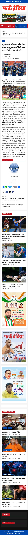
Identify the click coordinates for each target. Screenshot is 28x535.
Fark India (5, 240)
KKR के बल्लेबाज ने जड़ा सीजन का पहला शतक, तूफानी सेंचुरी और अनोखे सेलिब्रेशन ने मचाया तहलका (13, 236)
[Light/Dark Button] (9, 26)
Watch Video (23, 26)
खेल (3, 40)
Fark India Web (7, 54)
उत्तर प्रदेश (5, 450)
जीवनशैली (5, 498)
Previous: (13, 198)
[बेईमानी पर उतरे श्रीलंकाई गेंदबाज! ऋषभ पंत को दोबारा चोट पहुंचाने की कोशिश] (14, 274)
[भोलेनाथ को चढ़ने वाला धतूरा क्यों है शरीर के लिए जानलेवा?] (14, 492)
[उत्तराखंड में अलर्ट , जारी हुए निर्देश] (14, 422)
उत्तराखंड (5, 428)
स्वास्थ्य (10, 498)
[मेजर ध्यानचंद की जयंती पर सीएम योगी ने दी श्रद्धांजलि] (14, 444)
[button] (2, 26)
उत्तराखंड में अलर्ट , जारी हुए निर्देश (11, 432)
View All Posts (14, 183)
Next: (12, 204)
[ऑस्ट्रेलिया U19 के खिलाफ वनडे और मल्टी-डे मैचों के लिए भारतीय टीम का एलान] (14, 250)
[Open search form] (13, 26)
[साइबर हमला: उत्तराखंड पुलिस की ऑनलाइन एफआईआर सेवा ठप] (14, 468)
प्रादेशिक (9, 428)
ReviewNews (10, 533)
